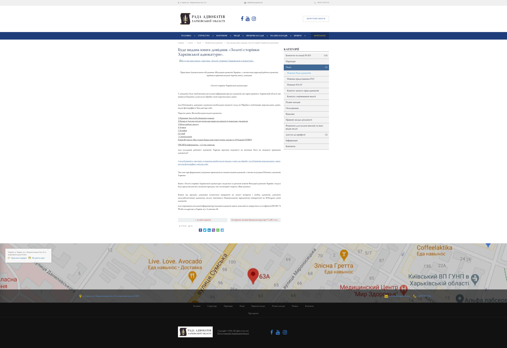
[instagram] (254, 20)
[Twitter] (204, 230)
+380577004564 (424, 296)
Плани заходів (293, 102)
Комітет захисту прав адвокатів (303, 91)
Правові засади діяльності (299, 120)
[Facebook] (200, 230)
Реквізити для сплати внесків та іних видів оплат (304, 127)
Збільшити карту (38, 258)
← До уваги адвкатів (202, 220)
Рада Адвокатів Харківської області (233, 334)
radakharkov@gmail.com (399, 296)
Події (307, 67)
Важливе (290, 114)
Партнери (291, 61)
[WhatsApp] (217, 230)
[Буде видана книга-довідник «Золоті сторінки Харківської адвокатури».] (216, 61)
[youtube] (248, 20)
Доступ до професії (307, 135)
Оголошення (292, 108)
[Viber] (213, 230)
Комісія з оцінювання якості (301, 96)
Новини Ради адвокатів (299, 73)
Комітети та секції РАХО (307, 55)
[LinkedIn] (209, 230)
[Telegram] (222, 230)
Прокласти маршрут (19, 258)
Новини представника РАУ (300, 79)
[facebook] (242, 20)
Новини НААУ (294, 85)
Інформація (292, 141)
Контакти (290, 146)
